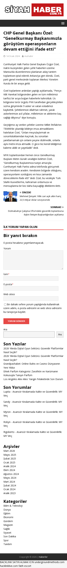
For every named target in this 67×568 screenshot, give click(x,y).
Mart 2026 (9, 450)
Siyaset (7, 532)
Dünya (7, 509)
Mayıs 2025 (9, 454)
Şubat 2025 (9, 458)
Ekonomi (8, 517)
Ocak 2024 (9, 489)
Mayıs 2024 (9, 477)
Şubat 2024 (9, 485)
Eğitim (6, 513)
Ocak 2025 (9, 462)
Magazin (8, 524)
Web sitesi (9, 294)
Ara (5, 329)
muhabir (28, 56)
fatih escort (25, 565)
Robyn (6, 422)
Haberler (43, 556)
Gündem (8, 521)
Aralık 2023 (9, 493)
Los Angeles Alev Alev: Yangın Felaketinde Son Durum (33, 379)
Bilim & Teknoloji (13, 505)
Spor (6, 540)
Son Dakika (9, 536)
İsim (5, 274)
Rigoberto (8, 432)
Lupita (6, 391)
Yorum (7, 248)
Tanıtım (7, 544)
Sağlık (6, 528)
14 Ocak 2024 (13, 56)
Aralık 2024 (9, 466)
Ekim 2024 (9, 470)
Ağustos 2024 (11, 474)
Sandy (6, 401)
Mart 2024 (9, 481)
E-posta (7, 284)
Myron (7, 411)
